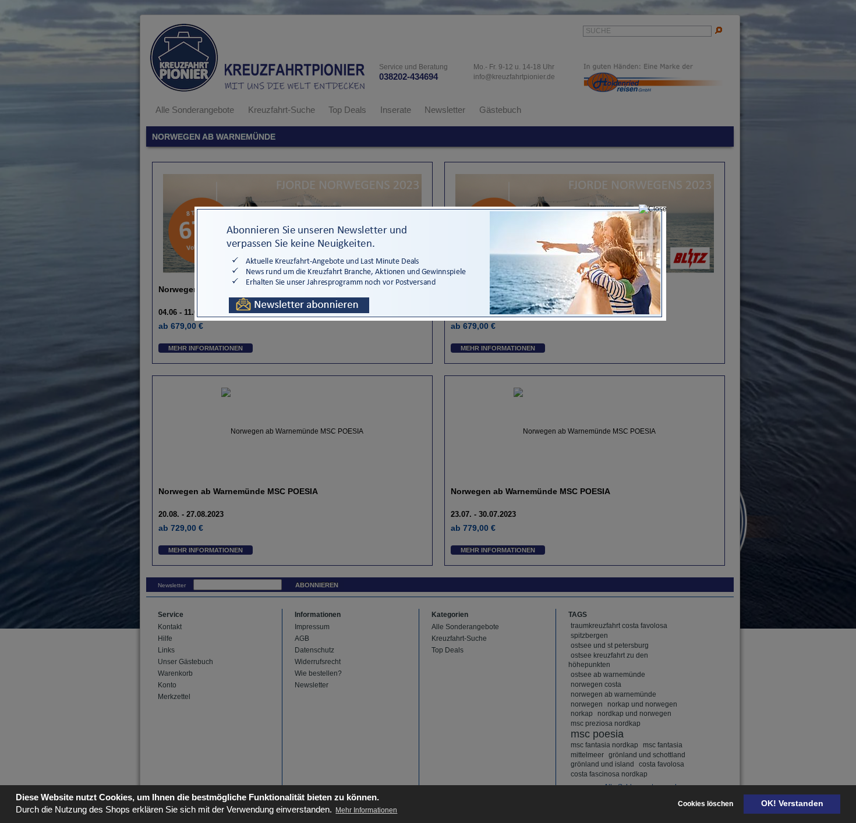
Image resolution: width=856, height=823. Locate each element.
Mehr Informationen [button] (366, 810)
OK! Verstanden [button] (792, 803)
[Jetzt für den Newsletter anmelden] (430, 318)
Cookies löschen (705, 804)
